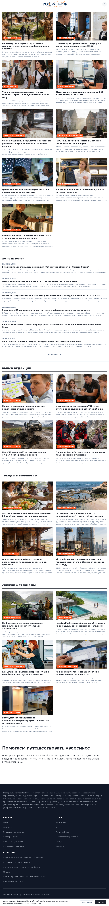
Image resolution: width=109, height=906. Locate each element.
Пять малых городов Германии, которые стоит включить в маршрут (78, 142)
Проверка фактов (11, 837)
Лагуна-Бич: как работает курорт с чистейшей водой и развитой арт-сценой (79, 514)
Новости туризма (12, 38)
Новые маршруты (12, 618)
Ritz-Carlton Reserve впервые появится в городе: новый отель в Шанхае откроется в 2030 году (80, 562)
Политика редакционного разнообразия (21, 867)
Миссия (6, 872)
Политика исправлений (13, 846)
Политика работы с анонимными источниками (24, 877)
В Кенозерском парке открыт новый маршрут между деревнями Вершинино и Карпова (25, 46)
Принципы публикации (13, 841)
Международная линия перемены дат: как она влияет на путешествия (39, 281)
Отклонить (87, 902)
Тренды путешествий (14, 135)
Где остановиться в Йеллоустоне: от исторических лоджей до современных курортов (24, 562)
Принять (100, 902)
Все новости (54, 354)
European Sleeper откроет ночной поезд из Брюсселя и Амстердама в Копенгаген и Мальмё (51, 295)
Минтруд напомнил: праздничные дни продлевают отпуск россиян (23, 407)
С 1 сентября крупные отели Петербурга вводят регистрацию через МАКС (78, 44)
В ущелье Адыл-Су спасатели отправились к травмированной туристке (81, 453)
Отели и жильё (11, 554)
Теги (58, 827)
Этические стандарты (13, 881)
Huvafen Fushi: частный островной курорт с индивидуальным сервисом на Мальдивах (80, 624)
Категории (61, 822)
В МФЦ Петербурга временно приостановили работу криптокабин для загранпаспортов (25, 720)
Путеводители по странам (70, 135)
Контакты (7, 827)
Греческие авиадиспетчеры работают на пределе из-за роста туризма (25, 190)
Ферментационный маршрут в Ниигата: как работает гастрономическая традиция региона (26, 143)
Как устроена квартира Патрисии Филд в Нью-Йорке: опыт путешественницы (25, 673)
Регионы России (63, 832)
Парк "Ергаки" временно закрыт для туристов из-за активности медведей (41, 341)
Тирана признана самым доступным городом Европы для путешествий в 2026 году (25, 95)
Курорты (60, 846)
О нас (5, 822)
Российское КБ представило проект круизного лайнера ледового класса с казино (46, 310)
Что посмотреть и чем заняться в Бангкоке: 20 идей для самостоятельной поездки (26, 514)
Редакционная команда (13, 832)
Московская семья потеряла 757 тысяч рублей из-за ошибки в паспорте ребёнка (79, 407)
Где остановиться (12, 508)
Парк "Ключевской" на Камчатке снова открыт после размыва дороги (24, 453)
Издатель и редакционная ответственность (23, 857)
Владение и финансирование (16, 862)
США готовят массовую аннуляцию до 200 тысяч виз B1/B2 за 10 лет (79, 93)
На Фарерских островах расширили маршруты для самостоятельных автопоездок (22, 626)
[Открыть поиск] (104, 4)
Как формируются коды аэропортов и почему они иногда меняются (77, 673)
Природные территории (67, 837)
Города (59, 841)
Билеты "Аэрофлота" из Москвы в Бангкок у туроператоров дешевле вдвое (26, 236)
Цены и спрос (10, 87)
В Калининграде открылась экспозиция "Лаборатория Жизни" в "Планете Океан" (45, 267)
